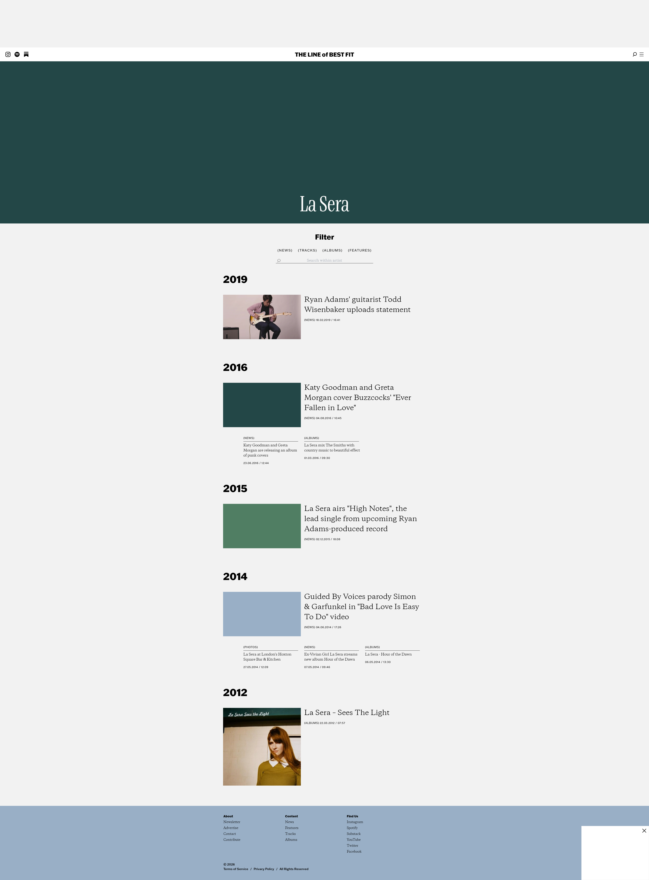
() (285, 250)
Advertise (230, 828)
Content (291, 816)
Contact (229, 834)
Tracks (290, 834)
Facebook (354, 851)
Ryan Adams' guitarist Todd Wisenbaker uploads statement (357, 305)
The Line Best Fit (324, 54)
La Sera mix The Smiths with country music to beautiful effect (332, 448)
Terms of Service (235, 869)
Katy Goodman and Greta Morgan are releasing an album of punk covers (270, 450)
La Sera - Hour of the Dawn (388, 654)
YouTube (354, 840)
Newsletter (231, 822)
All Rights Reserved (294, 869)
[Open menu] (642, 54)
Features (291, 828)
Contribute (231, 840)
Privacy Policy (264, 869)
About (228, 816)
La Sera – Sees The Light (347, 713)
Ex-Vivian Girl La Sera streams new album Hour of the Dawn (330, 657)
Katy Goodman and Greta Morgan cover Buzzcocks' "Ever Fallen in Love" (357, 398)
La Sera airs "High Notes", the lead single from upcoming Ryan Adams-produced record (360, 519)
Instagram (355, 822)
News (309, 320)
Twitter (352, 846)
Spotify (352, 828)
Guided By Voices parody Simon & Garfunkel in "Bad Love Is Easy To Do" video (361, 607)
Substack (354, 834)
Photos (250, 647)
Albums (311, 438)
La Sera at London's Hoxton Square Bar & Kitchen (267, 657)
